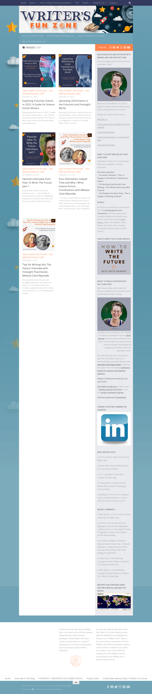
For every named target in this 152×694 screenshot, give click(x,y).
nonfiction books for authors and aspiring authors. (113, 370)
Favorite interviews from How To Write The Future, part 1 (37, 182)
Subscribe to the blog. (106, 145)
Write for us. (102, 119)
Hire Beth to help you (107, 386)
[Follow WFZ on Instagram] (121, 47)
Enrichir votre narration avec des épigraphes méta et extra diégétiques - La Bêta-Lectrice (113, 526)
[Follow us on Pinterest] (124, 47)
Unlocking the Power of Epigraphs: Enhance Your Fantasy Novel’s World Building (114, 532)
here (108, 61)
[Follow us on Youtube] (128, 47)
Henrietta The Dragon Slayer (109, 364)
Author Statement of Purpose (91, 35)
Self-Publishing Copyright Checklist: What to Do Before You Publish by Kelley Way (113, 561)
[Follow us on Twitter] (117, 47)
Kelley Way (103, 558)
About (32, 2)
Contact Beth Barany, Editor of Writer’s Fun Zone (125, 678)
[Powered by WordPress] (33, 689)
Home (23, 2)
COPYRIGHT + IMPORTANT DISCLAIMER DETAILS (61, 678)
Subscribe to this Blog (24, 678)
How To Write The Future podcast (55, 2)
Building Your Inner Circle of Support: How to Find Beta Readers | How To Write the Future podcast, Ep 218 (113, 497)
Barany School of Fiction (110, 389)
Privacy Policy (93, 678)
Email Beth (121, 397)
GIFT (77, 2)
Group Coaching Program (112, 392)
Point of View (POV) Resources (61, 35)
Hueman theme (55, 689)
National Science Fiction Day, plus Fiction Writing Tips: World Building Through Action (112, 550)
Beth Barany (104, 514)
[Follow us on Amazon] (110, 47)
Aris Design (66, 685)
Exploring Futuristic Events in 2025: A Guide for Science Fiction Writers (38, 104)
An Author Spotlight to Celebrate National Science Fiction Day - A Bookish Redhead (113, 543)
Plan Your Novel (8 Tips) (33, 35)
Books (85, 2)
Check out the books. (106, 132)
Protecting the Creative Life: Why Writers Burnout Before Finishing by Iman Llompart (111, 486)
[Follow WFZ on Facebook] (114, 47)
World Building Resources (34, 41)
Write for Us (98, 2)
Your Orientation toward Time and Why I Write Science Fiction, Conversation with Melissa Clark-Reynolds (74, 186)
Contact (112, 2)
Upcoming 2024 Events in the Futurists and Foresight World (74, 104)
